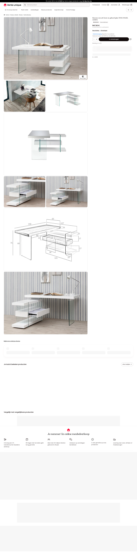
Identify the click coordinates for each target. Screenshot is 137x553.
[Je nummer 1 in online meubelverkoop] (12, 5)
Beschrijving (95, 30)
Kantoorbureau (27, 15)
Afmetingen (104, 30)
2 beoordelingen (104, 22)
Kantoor (8, 15)
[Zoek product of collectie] (25, 5)
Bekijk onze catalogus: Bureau (12, 341)
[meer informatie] (100, 43)
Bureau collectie (14, 15)
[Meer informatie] (114, 36)
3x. (99, 43)
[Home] (4, 15)
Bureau (21, 15)
